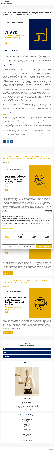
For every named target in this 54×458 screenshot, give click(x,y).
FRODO (41, 2)
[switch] (20, 237)
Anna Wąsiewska (11, 284)
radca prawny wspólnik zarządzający (27, 425)
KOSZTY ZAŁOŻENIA (26, 2)
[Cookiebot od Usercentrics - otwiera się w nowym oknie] (46, 211)
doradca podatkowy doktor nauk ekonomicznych (27, 430)
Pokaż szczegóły (45, 241)
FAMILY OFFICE (35, 2)
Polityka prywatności (31, 453)
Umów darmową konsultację (12, 349)
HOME (18, 2)
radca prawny (27, 435)
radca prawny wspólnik (27, 420)
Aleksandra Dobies (12, 16)
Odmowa (10, 246)
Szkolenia (6, 356)
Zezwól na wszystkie (44, 246)
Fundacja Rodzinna (6, 11)
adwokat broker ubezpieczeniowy (27, 439)
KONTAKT (50, 2)
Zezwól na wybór (27, 246)
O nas (5, 352)
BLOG (45, 2)
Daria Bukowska (11, 162)
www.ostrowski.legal (13, 453)
